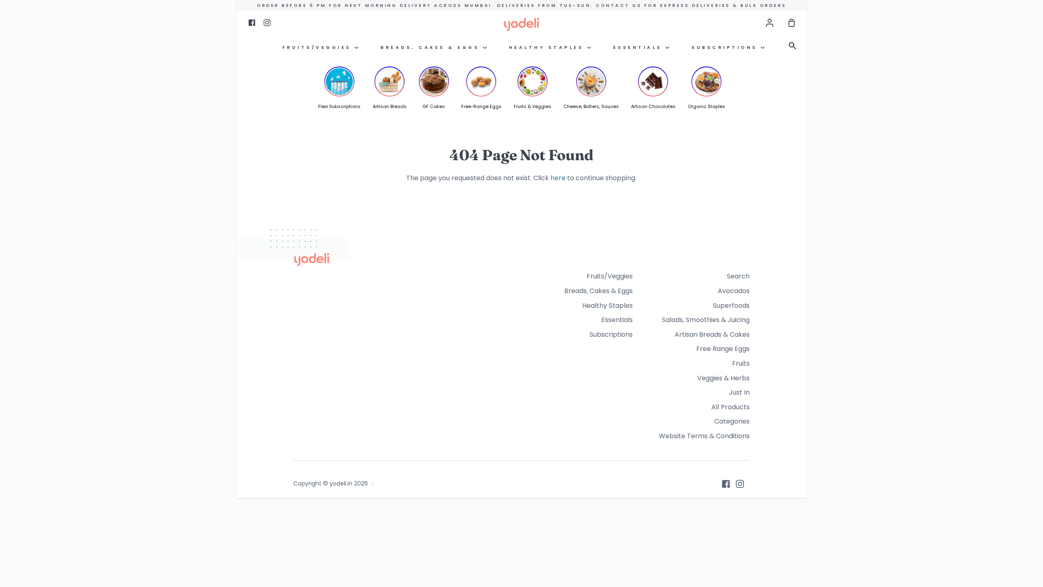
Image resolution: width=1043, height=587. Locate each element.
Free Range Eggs (723, 348)
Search (738, 276)
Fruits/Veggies (318, 47)
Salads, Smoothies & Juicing (706, 319)
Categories (732, 421)
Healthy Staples (548, 47)
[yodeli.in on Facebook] (726, 484)
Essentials (639, 47)
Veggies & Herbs (723, 378)
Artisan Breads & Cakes (712, 334)
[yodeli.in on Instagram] (740, 484)
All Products (730, 407)
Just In (739, 392)
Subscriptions (726, 47)
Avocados (734, 291)
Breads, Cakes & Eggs (432, 47)
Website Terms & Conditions (704, 436)
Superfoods (731, 305)
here (558, 178)
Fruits (741, 363)
